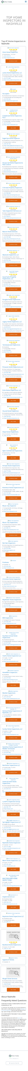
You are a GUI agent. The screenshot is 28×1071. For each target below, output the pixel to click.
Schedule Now (13, 61)
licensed (19, 1018)
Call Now (13, 128)
